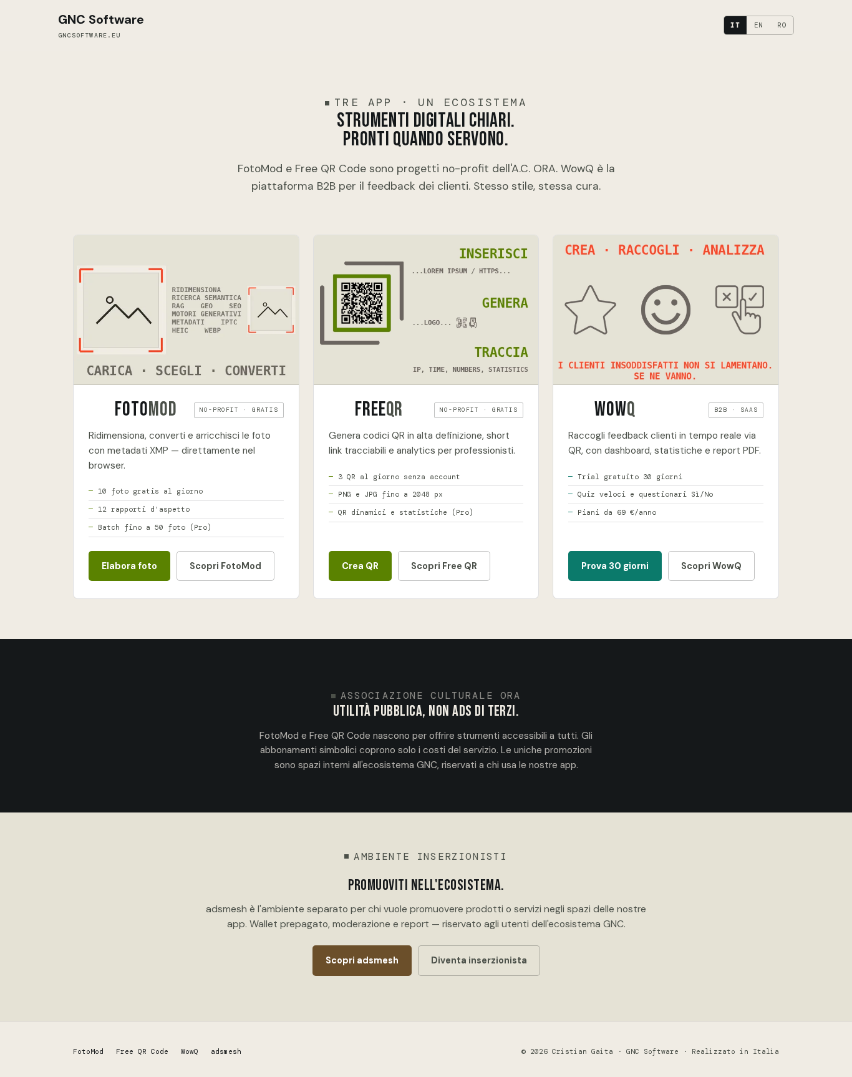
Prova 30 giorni (615, 566)
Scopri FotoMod (225, 566)
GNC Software (101, 25)
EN (759, 25)
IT (735, 25)
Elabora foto (129, 566)
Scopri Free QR (444, 566)
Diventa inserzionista (479, 960)
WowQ (189, 1051)
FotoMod (88, 1051)
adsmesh (226, 1051)
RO (782, 25)
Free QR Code (142, 1051)
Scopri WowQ (711, 566)
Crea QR (360, 566)
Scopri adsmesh (362, 960)
